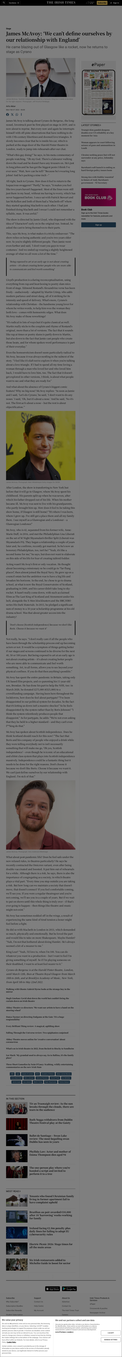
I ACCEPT (111, 1333)
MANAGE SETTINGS (110, 1339)
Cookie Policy (11, 1342)
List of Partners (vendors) (64, 1332)
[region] (61, 1336)
